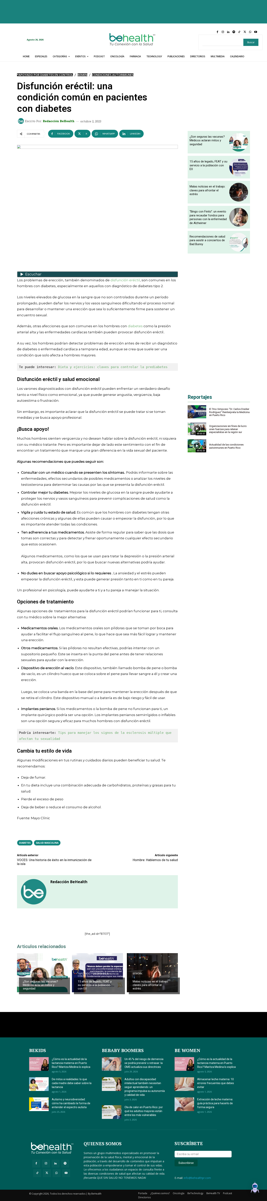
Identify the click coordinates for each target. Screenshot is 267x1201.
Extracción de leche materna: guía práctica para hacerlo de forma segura (215, 1103)
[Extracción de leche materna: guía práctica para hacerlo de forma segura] (184, 1104)
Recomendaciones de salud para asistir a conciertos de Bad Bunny (207, 240)
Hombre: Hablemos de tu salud (155, 860)
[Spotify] (234, 32)
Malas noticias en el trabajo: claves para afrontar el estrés (150, 985)
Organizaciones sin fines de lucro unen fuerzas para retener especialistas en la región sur (228, 429)
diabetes (135, 326)
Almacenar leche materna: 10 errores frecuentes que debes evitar (215, 1083)
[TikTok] (239, 32)
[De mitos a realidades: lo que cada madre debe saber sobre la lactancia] (39, 1084)
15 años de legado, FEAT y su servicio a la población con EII (95, 985)
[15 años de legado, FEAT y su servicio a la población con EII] (238, 167)
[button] (255, 1188)
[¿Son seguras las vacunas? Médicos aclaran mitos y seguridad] (42, 972)
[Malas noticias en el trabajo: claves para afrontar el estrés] (152, 972)
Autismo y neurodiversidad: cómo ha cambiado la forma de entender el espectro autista (71, 1103)
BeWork (137, 973)
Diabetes (24, 842)
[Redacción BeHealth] (21, 121)
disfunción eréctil (125, 280)
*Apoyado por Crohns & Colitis (93, 974)
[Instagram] (223, 32)
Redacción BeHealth (58, 121)
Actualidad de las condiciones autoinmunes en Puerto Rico (226, 446)
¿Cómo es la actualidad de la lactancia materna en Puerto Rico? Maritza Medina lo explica (71, 1063)
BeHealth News (32, 973)
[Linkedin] (228, 32)
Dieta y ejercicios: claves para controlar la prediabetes (113, 367)
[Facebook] (217, 32)
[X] (244, 32)
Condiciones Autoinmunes (113, 74)
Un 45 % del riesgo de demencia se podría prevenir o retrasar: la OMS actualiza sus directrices (144, 1063)
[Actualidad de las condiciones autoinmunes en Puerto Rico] (197, 445)
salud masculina (47, 842)
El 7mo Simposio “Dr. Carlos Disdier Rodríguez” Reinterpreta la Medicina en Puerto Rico (229, 412)
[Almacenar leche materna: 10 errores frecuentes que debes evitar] (184, 1084)
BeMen (82, 74)
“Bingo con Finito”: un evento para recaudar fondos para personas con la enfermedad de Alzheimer (208, 217)
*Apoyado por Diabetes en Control (45, 74)
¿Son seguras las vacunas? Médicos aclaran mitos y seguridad (40, 985)
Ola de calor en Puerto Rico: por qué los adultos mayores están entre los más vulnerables (144, 1111)
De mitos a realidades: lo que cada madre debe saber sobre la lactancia (71, 1083)
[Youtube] (255, 32)
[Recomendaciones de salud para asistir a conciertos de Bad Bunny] (238, 242)
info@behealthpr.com (197, 1178)
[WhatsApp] (250, 32)
